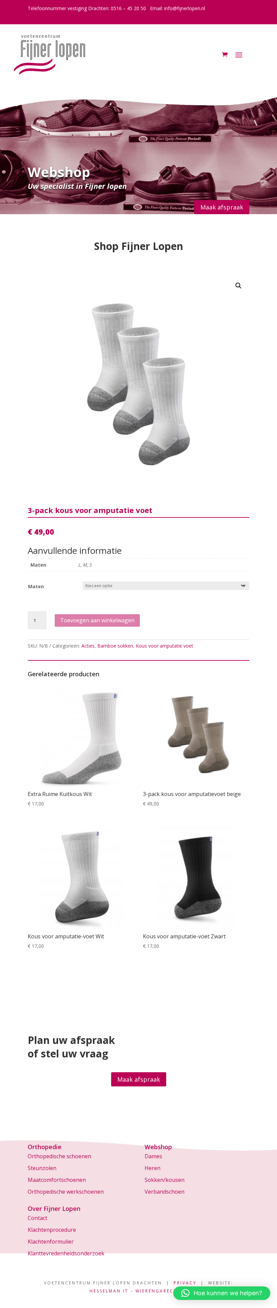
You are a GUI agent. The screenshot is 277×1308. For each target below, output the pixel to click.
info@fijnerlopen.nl (184, 8)
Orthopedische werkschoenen (66, 1191)
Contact (37, 1218)
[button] (238, 286)
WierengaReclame (161, 1291)
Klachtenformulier (51, 1241)
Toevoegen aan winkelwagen (97, 620)
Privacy (185, 1283)
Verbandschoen (164, 1191)
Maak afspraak (221, 207)
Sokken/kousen (164, 1180)
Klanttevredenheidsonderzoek (66, 1253)
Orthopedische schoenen (59, 1156)
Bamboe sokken (115, 646)
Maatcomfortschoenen (57, 1180)
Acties (88, 646)
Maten (36, 586)
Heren (152, 1168)
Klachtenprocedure (52, 1229)
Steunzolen (42, 1168)
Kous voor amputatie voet (164, 646)
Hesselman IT (109, 1291)
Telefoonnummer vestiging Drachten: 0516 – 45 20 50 (87, 8)
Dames (153, 1156)
